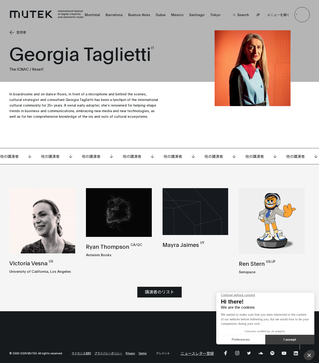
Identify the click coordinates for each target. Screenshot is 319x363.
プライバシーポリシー (108, 353)
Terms (142, 353)
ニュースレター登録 (197, 353)
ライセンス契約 (81, 353)
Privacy (130, 353)
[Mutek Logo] (46, 17)
